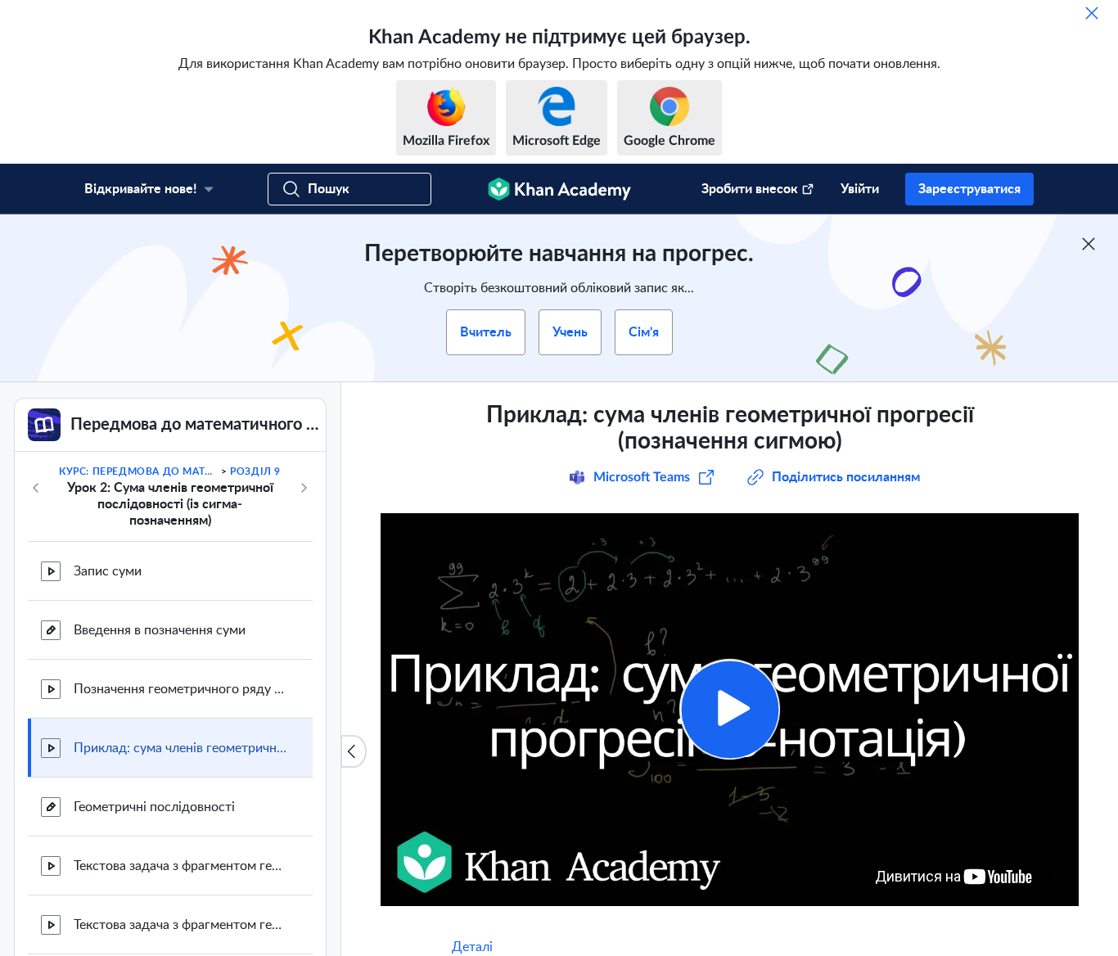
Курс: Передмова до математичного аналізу (138, 471)
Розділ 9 (255, 471)
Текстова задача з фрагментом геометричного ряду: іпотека (180, 924)
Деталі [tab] (472, 947)
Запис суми (108, 571)
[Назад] (36, 488)
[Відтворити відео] (729, 709)
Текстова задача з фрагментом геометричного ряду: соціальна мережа (180, 866)
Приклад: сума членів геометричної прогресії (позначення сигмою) (180, 748)
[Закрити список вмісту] (353, 751)
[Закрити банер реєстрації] (1088, 244)
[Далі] (303, 488)
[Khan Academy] (559, 189)
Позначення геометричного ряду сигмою (180, 689)
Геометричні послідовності (154, 807)
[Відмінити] (1092, 13)
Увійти (860, 189)
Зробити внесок (749, 189)
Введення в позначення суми (160, 630)
